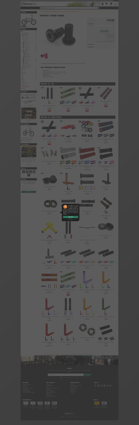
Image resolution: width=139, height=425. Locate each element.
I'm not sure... (70, 219)
